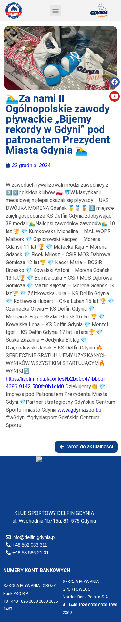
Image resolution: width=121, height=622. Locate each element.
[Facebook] (114, 82)
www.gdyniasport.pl (80, 410)
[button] (55, 10)
